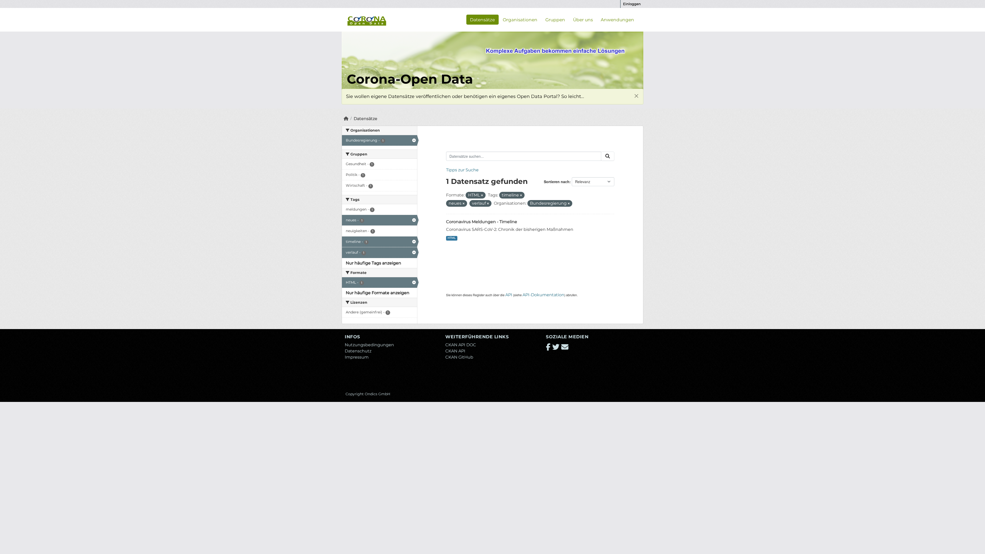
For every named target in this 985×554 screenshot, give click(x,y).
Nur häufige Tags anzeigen (373, 263)
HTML (452, 238)
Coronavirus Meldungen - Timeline (481, 221)
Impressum (357, 357)
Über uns (583, 19)
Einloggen (632, 4)
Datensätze (482, 19)
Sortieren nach (556, 181)
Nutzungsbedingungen (369, 344)
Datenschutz (358, 351)
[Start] (346, 118)
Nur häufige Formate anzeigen (377, 292)
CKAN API (455, 351)
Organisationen (520, 19)
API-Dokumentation (543, 294)
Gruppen (555, 19)
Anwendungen (617, 19)
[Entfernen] (482, 195)
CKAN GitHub (459, 357)
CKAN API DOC (460, 344)
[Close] (636, 95)
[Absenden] (607, 156)
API (508, 294)
